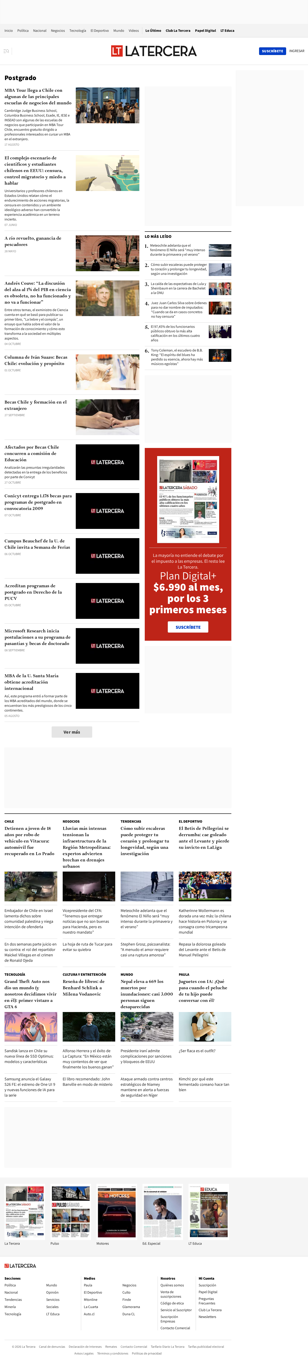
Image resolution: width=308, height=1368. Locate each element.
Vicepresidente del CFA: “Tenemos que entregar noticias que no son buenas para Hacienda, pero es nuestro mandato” (86, 921)
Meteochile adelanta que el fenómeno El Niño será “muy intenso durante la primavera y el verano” (177, 250)
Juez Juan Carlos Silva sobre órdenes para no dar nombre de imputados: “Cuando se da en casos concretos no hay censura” (179, 310)
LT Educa (227, 30)
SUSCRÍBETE (188, 627)
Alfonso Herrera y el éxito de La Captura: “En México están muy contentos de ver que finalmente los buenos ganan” (88, 1059)
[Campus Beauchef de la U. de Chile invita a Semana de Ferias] (107, 556)
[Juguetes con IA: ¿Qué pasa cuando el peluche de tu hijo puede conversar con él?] (205, 1027)
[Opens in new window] (117, 1238)
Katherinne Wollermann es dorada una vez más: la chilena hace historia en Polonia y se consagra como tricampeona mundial (205, 921)
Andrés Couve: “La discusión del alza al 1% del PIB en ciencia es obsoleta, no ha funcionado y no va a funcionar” (38, 293)
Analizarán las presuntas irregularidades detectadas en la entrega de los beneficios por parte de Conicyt (36, 472)
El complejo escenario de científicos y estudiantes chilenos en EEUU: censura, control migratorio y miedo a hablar (35, 171)
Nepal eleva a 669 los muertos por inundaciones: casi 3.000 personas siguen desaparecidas (147, 994)
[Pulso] (71, 1238)
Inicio (9, 30)
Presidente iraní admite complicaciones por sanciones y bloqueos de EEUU (146, 1056)
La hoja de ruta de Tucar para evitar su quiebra (87, 946)
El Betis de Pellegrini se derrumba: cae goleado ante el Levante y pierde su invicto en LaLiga (204, 838)
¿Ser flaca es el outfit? (197, 1050)
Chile (9, 821)
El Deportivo (100, 30)
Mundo (118, 30)
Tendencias (131, 821)
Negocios (58, 30)
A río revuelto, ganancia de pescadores (33, 241)
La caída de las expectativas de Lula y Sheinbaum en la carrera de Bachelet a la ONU (178, 288)
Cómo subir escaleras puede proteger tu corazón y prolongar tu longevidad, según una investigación (179, 269)
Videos (134, 30)
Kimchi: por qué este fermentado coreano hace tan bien (204, 1084)
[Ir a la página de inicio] (154, 51)
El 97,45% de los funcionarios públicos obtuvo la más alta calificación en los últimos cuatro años (175, 333)
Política (23, 30)
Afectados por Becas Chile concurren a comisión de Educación (32, 453)
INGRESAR (296, 51)
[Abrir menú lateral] (8, 51)
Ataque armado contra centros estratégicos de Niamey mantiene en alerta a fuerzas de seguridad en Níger (146, 1087)
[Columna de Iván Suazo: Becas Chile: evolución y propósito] (107, 372)
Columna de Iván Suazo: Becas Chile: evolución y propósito (36, 360)
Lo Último (153, 30)
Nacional (39, 30)
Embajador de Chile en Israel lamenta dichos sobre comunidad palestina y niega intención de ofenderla (29, 918)
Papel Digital (205, 30)
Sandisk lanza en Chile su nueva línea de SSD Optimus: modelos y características (29, 1056)
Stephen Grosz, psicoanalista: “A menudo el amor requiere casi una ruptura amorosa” (145, 949)
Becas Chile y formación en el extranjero (36, 405)
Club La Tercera (178, 30)
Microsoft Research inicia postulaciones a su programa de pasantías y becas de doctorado (38, 637)
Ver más (72, 732)
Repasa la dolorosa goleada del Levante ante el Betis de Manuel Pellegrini (202, 949)
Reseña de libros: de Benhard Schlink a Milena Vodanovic (84, 988)
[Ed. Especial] (163, 1238)
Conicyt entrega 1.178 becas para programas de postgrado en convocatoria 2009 (38, 502)
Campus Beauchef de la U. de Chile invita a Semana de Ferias (37, 544)
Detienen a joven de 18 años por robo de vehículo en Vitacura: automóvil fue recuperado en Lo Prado (29, 841)
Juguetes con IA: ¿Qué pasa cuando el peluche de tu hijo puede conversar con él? (203, 991)
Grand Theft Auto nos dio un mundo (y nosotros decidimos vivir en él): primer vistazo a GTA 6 (31, 994)
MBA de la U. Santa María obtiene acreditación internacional (31, 682)
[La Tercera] (25, 1238)
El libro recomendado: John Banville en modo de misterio (88, 1081)
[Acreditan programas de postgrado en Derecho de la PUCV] (107, 601)
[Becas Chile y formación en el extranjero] (107, 417)
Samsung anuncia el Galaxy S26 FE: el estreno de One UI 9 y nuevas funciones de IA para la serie (30, 1087)
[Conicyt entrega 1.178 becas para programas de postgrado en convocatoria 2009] (107, 511)
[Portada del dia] (188, 540)
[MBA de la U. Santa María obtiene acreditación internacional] (107, 691)
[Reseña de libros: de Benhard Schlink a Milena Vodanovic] (89, 1027)
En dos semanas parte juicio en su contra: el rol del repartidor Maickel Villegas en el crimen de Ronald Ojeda (31, 952)
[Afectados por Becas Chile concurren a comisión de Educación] (107, 462)
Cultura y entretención (84, 974)
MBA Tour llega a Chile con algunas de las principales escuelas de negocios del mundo (38, 97)
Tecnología (77, 30)
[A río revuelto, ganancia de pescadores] (107, 253)
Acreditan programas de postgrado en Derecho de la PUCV (33, 592)
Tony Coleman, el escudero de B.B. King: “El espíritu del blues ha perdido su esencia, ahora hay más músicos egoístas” (177, 357)
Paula (184, 974)
